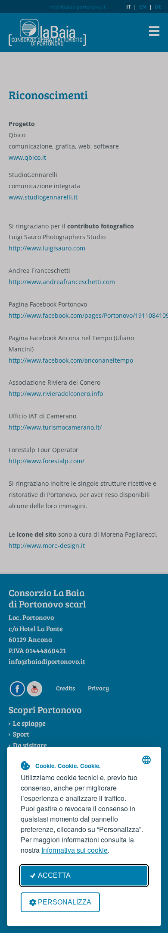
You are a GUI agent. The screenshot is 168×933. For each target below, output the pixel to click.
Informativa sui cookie (74, 850)
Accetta (54, 875)
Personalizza (64, 902)
